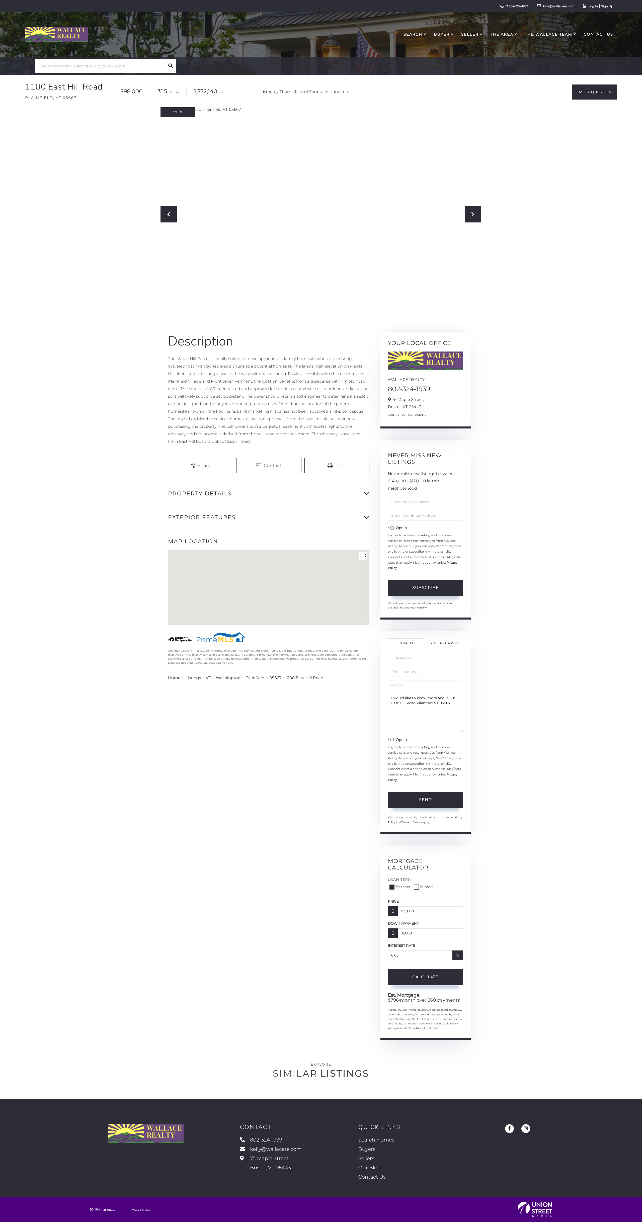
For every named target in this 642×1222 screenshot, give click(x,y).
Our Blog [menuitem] (369, 1168)
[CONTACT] (594, 92)
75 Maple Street (270, 1163)
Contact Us (397, 414)
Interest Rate (402, 945)
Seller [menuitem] (469, 34)
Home (174, 678)
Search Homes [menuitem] (376, 1140)
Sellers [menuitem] (366, 1159)
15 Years (426, 887)
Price (393, 901)
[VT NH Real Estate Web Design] (535, 1209)
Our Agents (417, 414)
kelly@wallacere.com (559, 6)
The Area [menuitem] (501, 34)
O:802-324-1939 (517, 6)
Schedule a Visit (444, 643)
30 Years (402, 887)
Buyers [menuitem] (366, 1149)
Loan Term (400, 879)
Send (425, 799)
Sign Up (607, 6)
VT (208, 678)
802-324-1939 (409, 389)
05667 (275, 678)
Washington (228, 678)
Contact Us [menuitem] (598, 34)
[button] (170, 66)
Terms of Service (412, 822)
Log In (593, 6)
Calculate (425, 977)
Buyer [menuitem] (442, 34)
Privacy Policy (138, 1209)
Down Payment (403, 923)
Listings (193, 678)
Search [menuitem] (413, 34)
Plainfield (254, 678)
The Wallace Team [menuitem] (548, 34)
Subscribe (425, 587)
